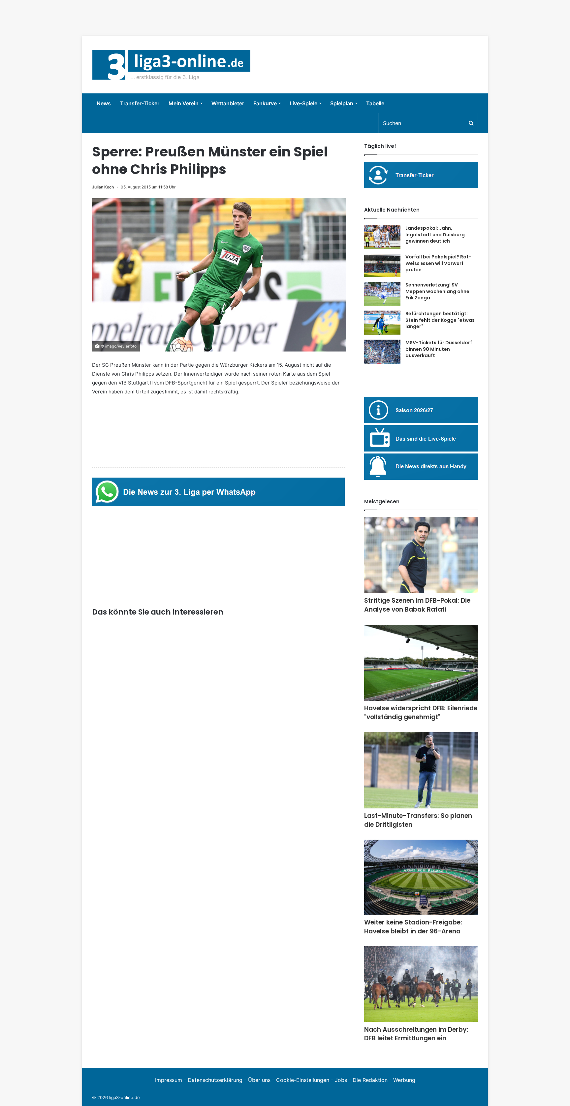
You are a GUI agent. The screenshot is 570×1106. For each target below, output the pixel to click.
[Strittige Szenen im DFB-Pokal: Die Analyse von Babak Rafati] (421, 555)
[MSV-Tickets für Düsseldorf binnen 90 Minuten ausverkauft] (382, 352)
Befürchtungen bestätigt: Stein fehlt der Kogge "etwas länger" (440, 320)
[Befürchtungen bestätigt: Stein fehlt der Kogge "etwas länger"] (382, 323)
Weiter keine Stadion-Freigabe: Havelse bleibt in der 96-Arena (413, 927)
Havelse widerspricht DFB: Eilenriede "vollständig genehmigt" (420, 712)
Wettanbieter (227, 103)
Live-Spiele (303, 103)
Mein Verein (184, 103)
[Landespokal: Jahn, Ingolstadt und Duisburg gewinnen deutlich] (382, 237)
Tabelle (375, 103)
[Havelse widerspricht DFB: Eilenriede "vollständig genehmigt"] (421, 663)
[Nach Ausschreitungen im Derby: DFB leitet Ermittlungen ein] (421, 984)
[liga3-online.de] (171, 65)
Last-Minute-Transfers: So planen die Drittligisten (418, 820)
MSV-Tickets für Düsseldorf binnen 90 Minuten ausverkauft (438, 349)
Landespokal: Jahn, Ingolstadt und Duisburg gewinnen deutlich (435, 234)
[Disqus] (219, 966)
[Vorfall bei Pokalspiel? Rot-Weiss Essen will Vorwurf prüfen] (382, 265)
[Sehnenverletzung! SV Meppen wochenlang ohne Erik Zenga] (382, 294)
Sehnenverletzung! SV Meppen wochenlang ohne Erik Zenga (437, 291)
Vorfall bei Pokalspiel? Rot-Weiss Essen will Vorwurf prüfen (438, 263)
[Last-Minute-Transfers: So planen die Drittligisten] (421, 770)
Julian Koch (103, 186)
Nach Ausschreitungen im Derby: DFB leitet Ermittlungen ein (416, 1034)
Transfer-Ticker (139, 103)
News (104, 103)
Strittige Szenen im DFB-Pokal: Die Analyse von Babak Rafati (417, 605)
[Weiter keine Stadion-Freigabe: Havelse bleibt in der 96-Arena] (421, 877)
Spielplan (341, 103)
